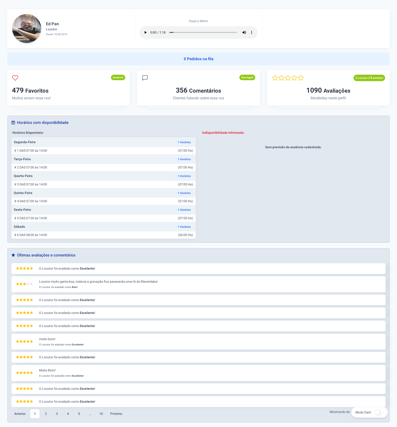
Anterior (20, 414)
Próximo (116, 414)
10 (101, 414)
